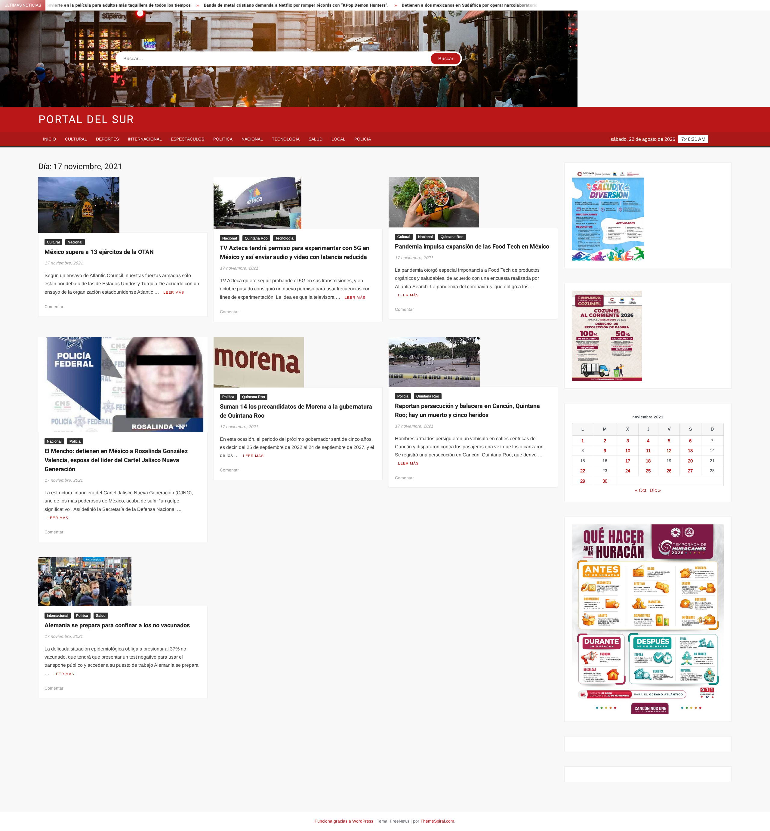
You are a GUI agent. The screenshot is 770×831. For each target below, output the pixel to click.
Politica (223, 139)
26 (669, 470)
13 (690, 450)
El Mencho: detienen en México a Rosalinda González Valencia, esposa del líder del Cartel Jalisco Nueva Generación (116, 460)
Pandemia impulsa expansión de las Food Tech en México (472, 246)
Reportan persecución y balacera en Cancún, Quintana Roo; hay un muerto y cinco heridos (467, 410)
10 (627, 450)
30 (604, 480)
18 (648, 460)
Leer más (173, 292)
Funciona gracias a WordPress (344, 821)
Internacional (145, 139)
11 (648, 450)
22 (582, 470)
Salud (315, 139)
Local (338, 139)
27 (690, 470)
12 (669, 450)
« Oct (640, 490)
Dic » (655, 490)
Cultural (76, 139)
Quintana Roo (256, 238)
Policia (362, 139)
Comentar (54, 306)
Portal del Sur (86, 120)
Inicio (49, 139)
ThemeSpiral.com (437, 821)
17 (627, 460)
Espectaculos (187, 139)
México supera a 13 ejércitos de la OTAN (99, 252)
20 (690, 460)
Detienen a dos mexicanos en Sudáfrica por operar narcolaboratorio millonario (409, 5)
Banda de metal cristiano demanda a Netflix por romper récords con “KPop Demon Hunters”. (225, 5)
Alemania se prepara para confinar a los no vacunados (117, 625)
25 (648, 470)
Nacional (252, 139)
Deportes (107, 139)
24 (627, 470)
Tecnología (286, 139)
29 (582, 480)
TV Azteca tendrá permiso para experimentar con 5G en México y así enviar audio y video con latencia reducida (294, 252)
